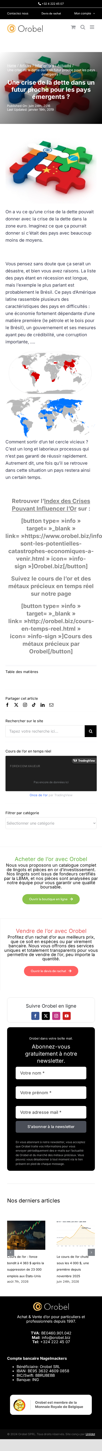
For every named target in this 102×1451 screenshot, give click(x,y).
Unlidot (90, 1434)
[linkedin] (43, 705)
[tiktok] (34, 705)
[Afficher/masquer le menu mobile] (92, 27)
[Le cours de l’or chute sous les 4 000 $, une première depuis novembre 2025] (76, 1223)
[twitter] (16, 705)
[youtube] (67, 1016)
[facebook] (7, 705)
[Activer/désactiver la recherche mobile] (82, 27)
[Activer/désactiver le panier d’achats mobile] (73, 27)
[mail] (51, 705)
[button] (10, 1252)
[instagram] (25, 705)
